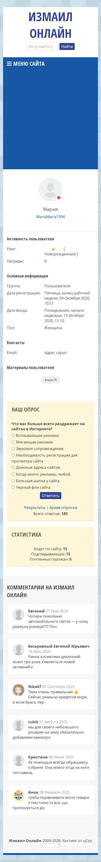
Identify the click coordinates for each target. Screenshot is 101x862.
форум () (51, 379)
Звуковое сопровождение (39, 448)
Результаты (34, 507)
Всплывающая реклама (37, 435)
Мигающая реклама (34, 442)
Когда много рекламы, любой (43, 474)
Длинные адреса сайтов (38, 467)
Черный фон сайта (33, 487)
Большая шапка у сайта (37, 480)
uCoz (87, 840)
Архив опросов (63, 507)
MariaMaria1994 (50, 216)
